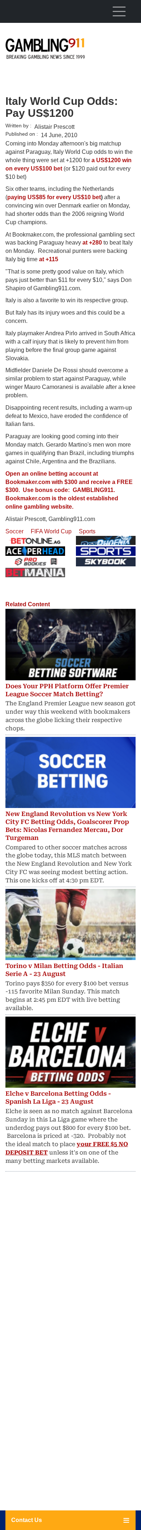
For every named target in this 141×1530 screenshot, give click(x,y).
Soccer (14, 531)
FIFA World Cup (51, 531)
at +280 (92, 242)
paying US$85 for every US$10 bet (54, 197)
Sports (87, 531)
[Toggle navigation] (119, 11)
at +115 (48, 259)
